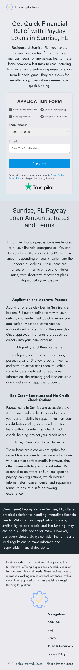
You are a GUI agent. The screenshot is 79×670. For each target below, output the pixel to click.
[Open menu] (70, 7)
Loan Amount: (19, 124)
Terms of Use (15, 178)
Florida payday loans (39, 242)
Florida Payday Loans (27, 7)
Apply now (39, 163)
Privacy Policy (57, 175)
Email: (13, 141)
